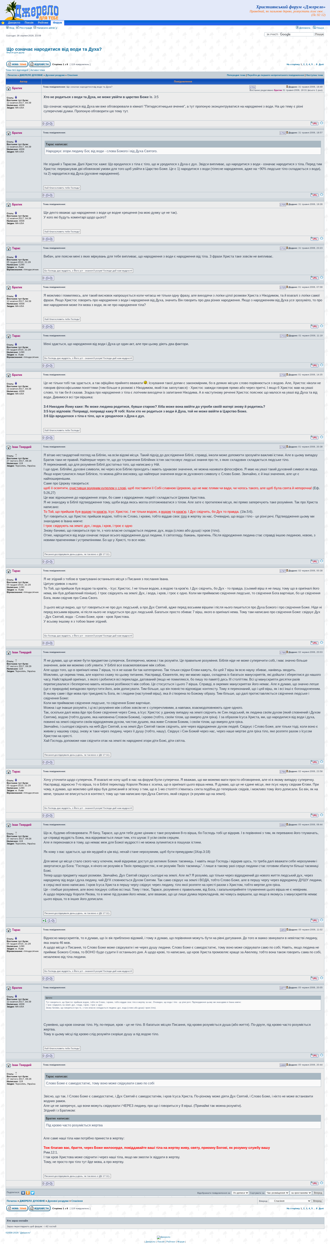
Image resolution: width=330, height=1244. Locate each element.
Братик (17, 88)
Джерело (14, 22)
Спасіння (72, 75)
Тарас (16, 248)
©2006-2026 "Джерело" (18, 1232)
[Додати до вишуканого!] (3, 24)
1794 (283, 772)
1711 (283, 248)
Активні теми (37, 70)
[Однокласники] (28, 1193)
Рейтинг (43, 22)
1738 (283, 375)
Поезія (29, 22)
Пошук (320, 27)
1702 (283, 133)
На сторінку (293, 64)
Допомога (304, 27)
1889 (283, 1065)
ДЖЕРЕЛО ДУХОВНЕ (31, 75)
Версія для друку (15, 52)
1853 (283, 930)
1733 (283, 336)
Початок (12, 75)
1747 (283, 571)
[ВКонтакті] (23, 1193)
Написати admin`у (47, 27)
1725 (283, 287)
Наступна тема (314, 75)
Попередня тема (236, 75)
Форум (57, 22)
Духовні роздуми (55, 75)
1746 (283, 447)
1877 (283, 988)
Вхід (11, 27)
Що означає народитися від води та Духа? (54, 49)
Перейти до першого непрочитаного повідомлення (275, 75)
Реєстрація (25, 27)
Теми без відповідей (17, 70)
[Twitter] (32, 1193)
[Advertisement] (270, 52)
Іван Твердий (21, 447)
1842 (283, 825)
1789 (283, 652)
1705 (283, 204)
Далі (321, 64)
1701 (252, 87)
